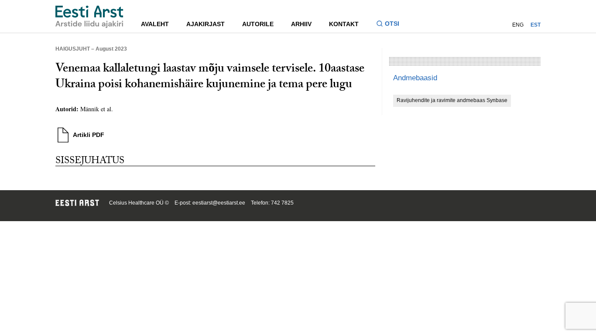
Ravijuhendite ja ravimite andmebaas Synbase (452, 100)
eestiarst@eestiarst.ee (218, 203)
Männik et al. (96, 109)
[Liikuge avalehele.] (89, 16)
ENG (518, 25)
